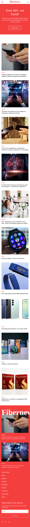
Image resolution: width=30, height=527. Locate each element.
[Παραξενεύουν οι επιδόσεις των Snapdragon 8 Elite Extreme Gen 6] (15, 381)
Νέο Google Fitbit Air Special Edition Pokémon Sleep (15, 293)
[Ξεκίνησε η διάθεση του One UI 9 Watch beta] (15, 240)
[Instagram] (5, 522)
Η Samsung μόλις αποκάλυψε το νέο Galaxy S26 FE (14, 328)
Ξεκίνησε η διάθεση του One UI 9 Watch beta (13, 258)
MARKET (3, 219)
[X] (9, 522)
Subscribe (15, 515)
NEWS (3, 146)
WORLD (3, 72)
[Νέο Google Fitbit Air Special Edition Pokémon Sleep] (15, 276)
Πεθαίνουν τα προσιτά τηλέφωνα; (10, 364)
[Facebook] (2, 522)
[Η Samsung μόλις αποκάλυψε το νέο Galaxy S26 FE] (15, 311)
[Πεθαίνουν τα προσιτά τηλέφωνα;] (15, 346)
